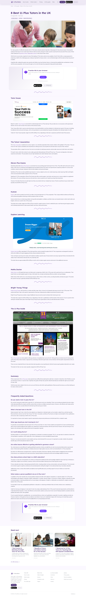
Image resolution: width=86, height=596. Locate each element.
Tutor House (21, 124)
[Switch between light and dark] (58, 2)
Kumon (12, 194)
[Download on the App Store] (69, 2)
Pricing (40, 2)
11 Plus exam (25, 379)
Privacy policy (66, 575)
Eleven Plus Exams (25, 165)
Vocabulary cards (40, 579)
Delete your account (68, 579)
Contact (52, 581)
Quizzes (38, 577)
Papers (38, 581)
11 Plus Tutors (14, 18)
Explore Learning (14, 251)
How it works (25, 2)
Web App (62, 2)
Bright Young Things (15, 290)
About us (52, 579)
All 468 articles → (15, 562)
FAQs (53, 2)
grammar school (23, 53)
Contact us (73, 593)
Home (12, 6)
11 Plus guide (47, 2)
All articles (53, 575)
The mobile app (27, 581)
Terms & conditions (67, 577)
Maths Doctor (14, 272)
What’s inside (33, 2)
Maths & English (40, 575)
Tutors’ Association (17, 145)
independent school (31, 53)
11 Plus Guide (16, 358)
